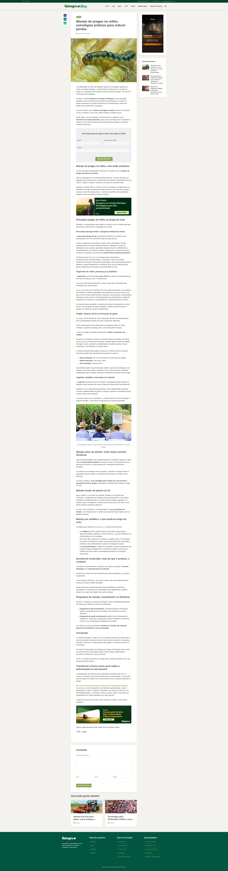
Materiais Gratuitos (156, 6)
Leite (113, 6)
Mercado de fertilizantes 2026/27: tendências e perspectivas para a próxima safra (157, 90)
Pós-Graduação (122, 845)
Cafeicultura (149, 853)
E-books (92, 841)
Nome (77, 776)
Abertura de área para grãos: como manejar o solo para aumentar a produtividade (157, 69)
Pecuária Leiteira (150, 841)
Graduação (121, 853)
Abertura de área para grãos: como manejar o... (84, 818)
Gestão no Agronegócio (152, 856)
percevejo (95, 257)
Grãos (120, 6)
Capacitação (121, 841)
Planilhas (93, 849)
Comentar (80, 33)
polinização (82, 341)
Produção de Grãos (151, 849)
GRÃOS (78, 17)
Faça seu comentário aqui (82, 755)
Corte (107, 6)
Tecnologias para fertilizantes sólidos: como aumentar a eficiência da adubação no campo (157, 79)
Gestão (133, 6)
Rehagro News (142, 6)
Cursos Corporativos (124, 856)
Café (126, 6)
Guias (92, 845)
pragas (84, 731)
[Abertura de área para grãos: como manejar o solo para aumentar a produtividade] (86, 806)
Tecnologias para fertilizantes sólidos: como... (121, 818)
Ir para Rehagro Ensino (143, 1)
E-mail (96, 776)
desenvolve (99, 527)
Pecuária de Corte (150, 845)
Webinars (93, 853)
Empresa (115, 776)
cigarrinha (81, 290)
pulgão (80, 318)
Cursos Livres (122, 849)
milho (78, 731)
